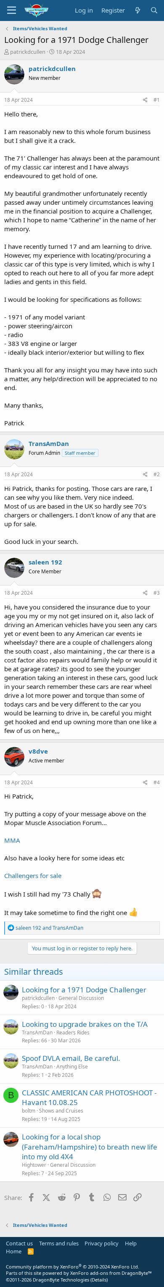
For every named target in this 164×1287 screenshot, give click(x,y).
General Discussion (81, 998)
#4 (156, 782)
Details (99, 1279)
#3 (156, 592)
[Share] (145, 100)
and (49, 927)
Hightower (34, 1164)
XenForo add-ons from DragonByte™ (111, 1273)
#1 (156, 99)
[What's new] (137, 10)
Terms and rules (59, 1243)
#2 (156, 474)
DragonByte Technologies (61, 1279)
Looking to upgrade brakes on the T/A (85, 1024)
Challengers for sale (32, 875)
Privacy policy (102, 1243)
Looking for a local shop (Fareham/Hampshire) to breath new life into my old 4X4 (89, 1147)
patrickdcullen (27, 51)
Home (13, 1251)
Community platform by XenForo (72, 1266)
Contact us (19, 1243)
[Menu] (11, 10)
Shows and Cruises (61, 1110)
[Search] (154, 10)
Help (131, 1243)
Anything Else (72, 1066)
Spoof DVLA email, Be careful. (71, 1058)
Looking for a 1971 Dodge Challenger (84, 989)
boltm (28, 1110)
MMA (12, 840)
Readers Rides (73, 1032)
